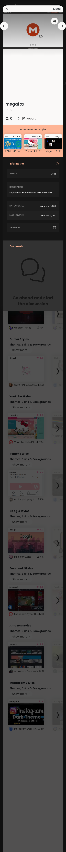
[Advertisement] (13, 426)
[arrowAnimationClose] (4, 26)
